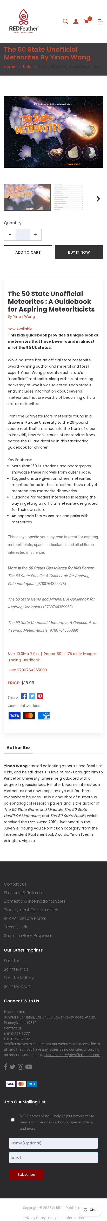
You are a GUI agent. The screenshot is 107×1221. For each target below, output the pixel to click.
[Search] (65, 21)
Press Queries (17, 927)
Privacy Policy (34, 1218)
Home (10, 66)
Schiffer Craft (17, 986)
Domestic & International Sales (35, 901)
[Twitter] (13, 1067)
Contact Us (15, 884)
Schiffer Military (19, 978)
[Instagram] (20, 1067)
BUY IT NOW (79, 252)
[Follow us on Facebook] (24, 696)
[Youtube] (28, 1067)
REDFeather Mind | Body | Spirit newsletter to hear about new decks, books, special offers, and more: (57, 1122)
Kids (27, 66)
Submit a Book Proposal (28, 936)
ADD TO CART (28, 252)
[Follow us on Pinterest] (40, 696)
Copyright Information (66, 1218)
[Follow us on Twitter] (32, 696)
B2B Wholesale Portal (25, 918)
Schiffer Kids (16, 969)
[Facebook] (6, 1067)
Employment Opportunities (31, 910)
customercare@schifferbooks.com (72, 1055)
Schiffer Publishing (67, 1208)
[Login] (75, 21)
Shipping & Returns (23, 893)
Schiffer (11, 961)
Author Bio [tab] (18, 748)
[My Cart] (86, 21)
